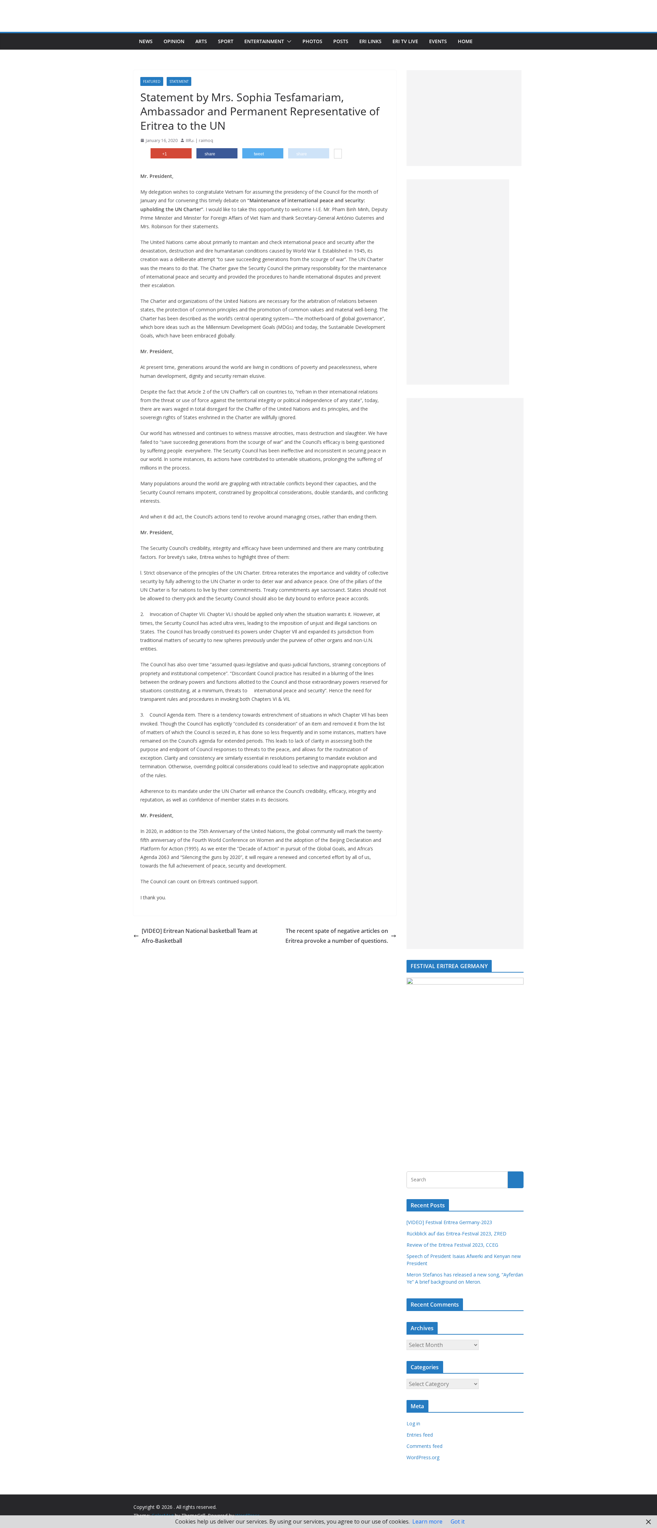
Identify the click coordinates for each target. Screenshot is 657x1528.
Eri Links (370, 41)
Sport (225, 41)
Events (438, 41)
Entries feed (420, 1434)
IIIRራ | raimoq (199, 140)
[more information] (338, 154)
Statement (179, 81)
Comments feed (424, 1446)
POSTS (340, 41)
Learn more (427, 1521)
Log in (413, 1423)
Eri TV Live (405, 41)
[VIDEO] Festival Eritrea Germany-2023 (449, 1222)
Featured (151, 81)
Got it (458, 1521)
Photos (312, 41)
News (146, 41)
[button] (288, 41)
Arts (201, 41)
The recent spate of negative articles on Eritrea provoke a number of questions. (336, 936)
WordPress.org (423, 1457)
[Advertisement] (464, 118)
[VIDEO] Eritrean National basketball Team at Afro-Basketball (199, 936)
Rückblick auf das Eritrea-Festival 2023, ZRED (456, 1233)
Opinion (174, 41)
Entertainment (264, 41)
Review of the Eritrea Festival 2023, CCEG (452, 1245)
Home (465, 41)
